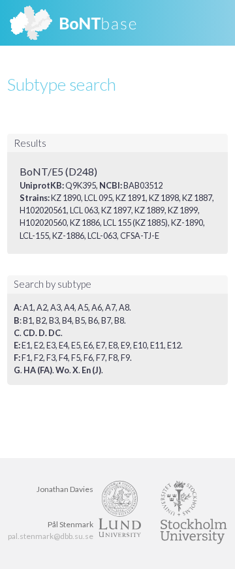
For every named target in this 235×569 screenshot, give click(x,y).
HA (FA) (38, 370)
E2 (38, 345)
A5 (83, 307)
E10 (140, 345)
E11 (157, 345)
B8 (119, 320)
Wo (62, 370)
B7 (106, 320)
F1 (26, 357)
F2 (38, 357)
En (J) (91, 370)
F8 (113, 357)
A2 (42, 307)
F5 (75, 357)
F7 (100, 357)
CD (29, 333)
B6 (93, 320)
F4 (63, 357)
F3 (50, 357)
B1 (28, 320)
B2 (41, 320)
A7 (110, 307)
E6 (88, 345)
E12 (174, 345)
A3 (55, 307)
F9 (125, 357)
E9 (125, 345)
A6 (96, 307)
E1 (26, 345)
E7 (100, 345)
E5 (75, 345)
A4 (69, 307)
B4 (67, 320)
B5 (80, 320)
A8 (124, 307)
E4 (63, 345)
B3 (54, 320)
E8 (113, 345)
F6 (88, 357)
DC (54, 333)
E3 (50, 345)
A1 (28, 307)
